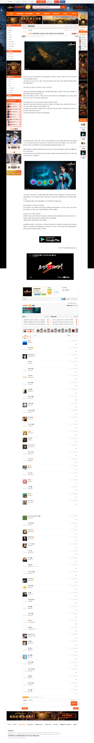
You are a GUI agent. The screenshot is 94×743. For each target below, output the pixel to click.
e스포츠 (10, 39)
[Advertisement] (50, 126)
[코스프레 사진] (13, 137)
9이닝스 (43, 9)
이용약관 (14, 724)
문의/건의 (10, 97)
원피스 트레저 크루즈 (84, 41)
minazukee (31, 424)
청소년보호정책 (30, 724)
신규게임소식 (11, 58)
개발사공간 (75, 724)
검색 (63, 7)
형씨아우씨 (31, 382)
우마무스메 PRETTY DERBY (84, 44)
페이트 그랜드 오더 (84, 39)
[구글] (66, 290)
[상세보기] (43, 294)
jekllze (30, 361)
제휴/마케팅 (55, 724)
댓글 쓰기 (35, 335)
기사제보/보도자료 (48, 724)
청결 (30, 340)
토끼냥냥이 (31, 347)
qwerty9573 (32, 410)
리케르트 (31, 438)
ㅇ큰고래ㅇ (31, 613)
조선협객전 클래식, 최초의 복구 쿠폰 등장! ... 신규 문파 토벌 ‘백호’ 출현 (36, 319)
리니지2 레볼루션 (84, 46)
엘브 (30, 465)
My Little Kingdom (15, 109)
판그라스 (31, 689)
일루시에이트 (31, 682)
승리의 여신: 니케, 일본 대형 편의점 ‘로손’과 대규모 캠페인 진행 (34, 324)
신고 (70, 340)
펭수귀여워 (31, 530)
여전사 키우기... (15, 103)
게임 (10, 83)
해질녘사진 (31, 368)
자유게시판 (11, 78)
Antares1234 (32, 571)
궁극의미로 (31, 458)
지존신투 (31, 389)
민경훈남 (31, 606)
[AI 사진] (13, 159)
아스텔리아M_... (15, 106)
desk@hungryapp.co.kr (55, 734)
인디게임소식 (11, 56)
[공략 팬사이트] (37, 294)
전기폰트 (31, 550)
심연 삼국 (13, 114)
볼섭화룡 (31, 655)
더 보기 (47, 316)
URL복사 (24, 299)
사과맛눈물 (31, 417)
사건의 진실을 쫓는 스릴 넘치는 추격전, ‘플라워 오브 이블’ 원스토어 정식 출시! (65, 324)
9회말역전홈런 (32, 599)
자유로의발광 (31, 523)
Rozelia (31, 375)
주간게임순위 (11, 41)
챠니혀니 (31, 472)
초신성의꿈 (31, 578)
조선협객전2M (36, 289)
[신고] (77, 36)
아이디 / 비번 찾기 (50, 2)
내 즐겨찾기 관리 (83, 31)
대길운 (30, 676)
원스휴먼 (82, 48)
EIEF (30, 493)
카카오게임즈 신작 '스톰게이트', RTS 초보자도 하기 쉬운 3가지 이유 (63, 322)
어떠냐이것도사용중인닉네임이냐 (35, 516)
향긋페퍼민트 (31, 536)
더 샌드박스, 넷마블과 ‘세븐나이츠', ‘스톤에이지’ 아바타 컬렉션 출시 (63, 319)
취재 (9, 32)
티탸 (30, 479)
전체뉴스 (10, 28)
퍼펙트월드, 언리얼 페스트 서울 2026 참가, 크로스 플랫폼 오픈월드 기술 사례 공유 (38, 321)
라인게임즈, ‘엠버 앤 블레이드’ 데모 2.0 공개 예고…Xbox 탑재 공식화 (35, 322)
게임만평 (10, 92)
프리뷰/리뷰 (11, 53)
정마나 (30, 648)
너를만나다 (31, 403)
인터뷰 (10, 34)
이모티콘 (31, 700)
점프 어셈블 (83, 43)
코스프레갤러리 (12, 88)
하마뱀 (30, 641)
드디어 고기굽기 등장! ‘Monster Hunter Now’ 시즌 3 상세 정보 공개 (64, 321)
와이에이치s (31, 396)
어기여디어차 (31, 452)
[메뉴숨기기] (75, 16)
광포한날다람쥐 (32, 354)
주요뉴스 (10, 30)
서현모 (30, 627)
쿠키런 (40, 9)
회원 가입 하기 (49, 1)
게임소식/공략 (11, 44)
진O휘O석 (31, 500)
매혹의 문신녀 (14, 165)
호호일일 (31, 557)
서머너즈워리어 (32, 669)
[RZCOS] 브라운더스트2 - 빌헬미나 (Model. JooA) (18, 145)
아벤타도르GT (32, 634)
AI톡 (10, 85)
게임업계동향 (11, 46)
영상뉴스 (10, 48)
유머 (10, 81)
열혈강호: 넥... (14, 121)
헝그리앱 (67, 26)
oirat (30, 592)
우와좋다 (31, 564)
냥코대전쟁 (83, 37)
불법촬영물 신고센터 (38, 724)
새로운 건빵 (31, 662)
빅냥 (30, 431)
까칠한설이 (31, 585)
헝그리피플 (11, 90)
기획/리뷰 (10, 37)
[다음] (45, 697)
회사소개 (9, 724)
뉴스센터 (70, 26)
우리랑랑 (31, 486)
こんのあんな (31, 543)
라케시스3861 (32, 445)
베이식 (30, 620)
